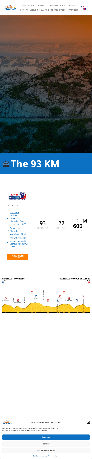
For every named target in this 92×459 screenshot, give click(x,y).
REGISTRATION (56, 5)
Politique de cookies (40, 456)
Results (24, 10)
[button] (88, 422)
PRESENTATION (27, 5)
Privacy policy (53, 456)
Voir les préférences (46, 450)
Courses (71, 5)
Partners (73, 10)
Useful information (39, 10)
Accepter (46, 437)
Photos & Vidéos (58, 10)
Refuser (46, 444)
